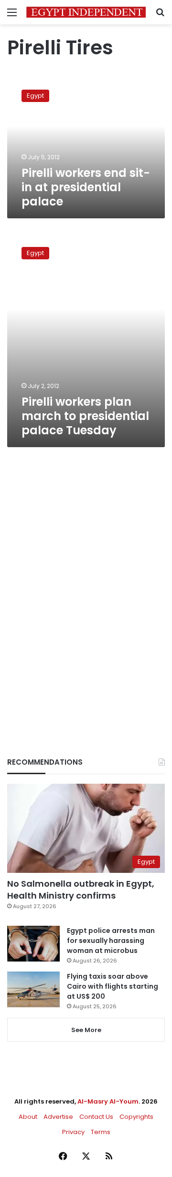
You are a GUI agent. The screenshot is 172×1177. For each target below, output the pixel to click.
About (28, 1116)
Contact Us (96, 1116)
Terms (100, 1131)
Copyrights (136, 1116)
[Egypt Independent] (86, 12)
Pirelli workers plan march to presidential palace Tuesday (85, 416)
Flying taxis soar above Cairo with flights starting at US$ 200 (112, 986)
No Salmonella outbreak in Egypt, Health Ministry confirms (80, 889)
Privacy (73, 1131)
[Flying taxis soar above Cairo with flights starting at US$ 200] (33, 989)
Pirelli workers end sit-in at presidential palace (86, 187)
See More (86, 1029)
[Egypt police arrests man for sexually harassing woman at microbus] (33, 944)
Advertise (58, 1116)
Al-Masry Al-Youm (108, 1101)
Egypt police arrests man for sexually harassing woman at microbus (111, 940)
